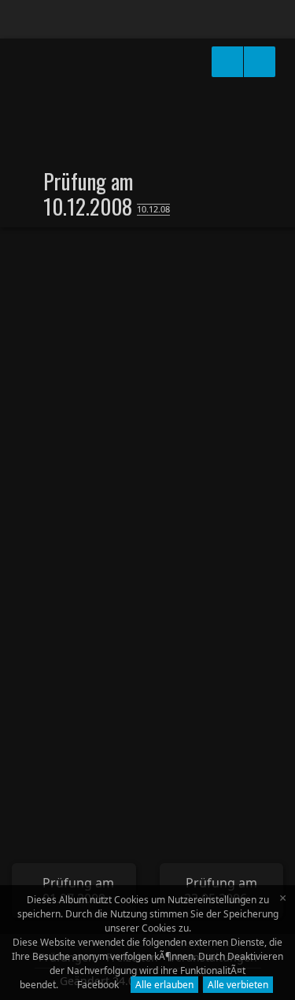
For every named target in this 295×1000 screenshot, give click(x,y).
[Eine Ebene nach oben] (32, 180)
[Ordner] (23, 19)
